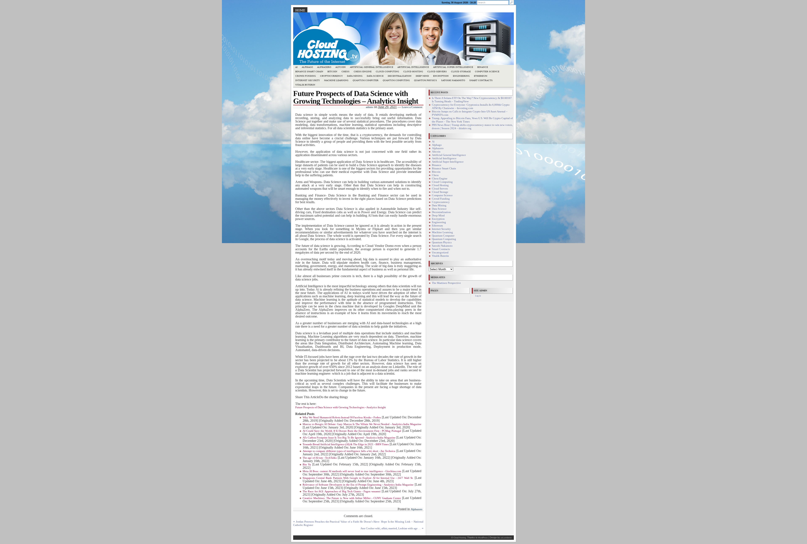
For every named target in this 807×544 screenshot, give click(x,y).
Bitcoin (332, 71)
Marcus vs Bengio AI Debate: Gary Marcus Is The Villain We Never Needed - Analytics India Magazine (362, 424)
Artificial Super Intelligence (453, 67)
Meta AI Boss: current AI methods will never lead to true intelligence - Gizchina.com (352, 471)
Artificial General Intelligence (371, 67)
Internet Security (307, 80)
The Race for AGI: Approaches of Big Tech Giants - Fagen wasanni (342, 491)
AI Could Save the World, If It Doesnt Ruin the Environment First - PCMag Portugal (352, 430)
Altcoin (340, 67)
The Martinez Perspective (446, 283)
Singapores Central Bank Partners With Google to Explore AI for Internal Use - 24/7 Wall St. (358, 478)
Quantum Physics (425, 80)
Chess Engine (363, 71)
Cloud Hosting (413, 71)
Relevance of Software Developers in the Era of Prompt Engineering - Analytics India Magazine (358, 484)
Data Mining (355, 76)
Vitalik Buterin (305, 85)
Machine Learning (336, 80)
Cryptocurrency (331, 76)
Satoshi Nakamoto (453, 80)
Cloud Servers (437, 71)
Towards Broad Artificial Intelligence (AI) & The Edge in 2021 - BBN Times (346, 444)
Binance (482, 67)
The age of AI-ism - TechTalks (320, 457)
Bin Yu (307, 464)
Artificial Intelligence (413, 67)
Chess (345, 71)
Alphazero (324, 67)
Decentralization (399, 76)
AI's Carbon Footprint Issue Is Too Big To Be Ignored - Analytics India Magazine (349, 437)
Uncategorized (440, 252)
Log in (478, 296)
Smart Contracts (481, 80)
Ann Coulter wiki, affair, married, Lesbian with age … (390, 528)
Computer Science (487, 71)
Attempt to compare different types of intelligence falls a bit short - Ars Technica (349, 451)
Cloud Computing (387, 71)
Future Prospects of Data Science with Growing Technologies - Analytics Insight (340, 407)
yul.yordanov (506, 538)
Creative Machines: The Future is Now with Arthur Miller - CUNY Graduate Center (352, 498)
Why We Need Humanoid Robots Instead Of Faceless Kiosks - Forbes (342, 417)
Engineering (461, 76)
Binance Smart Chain (309, 71)
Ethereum (480, 76)
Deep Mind (422, 76)
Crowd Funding (305, 76)
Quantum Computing (396, 80)
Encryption (441, 76)
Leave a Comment (412, 107)
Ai (296, 67)
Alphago (307, 67)
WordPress (483, 538)
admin (369, 107)
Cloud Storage (461, 71)
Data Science (375, 76)
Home (300, 10)
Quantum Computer (365, 80)
